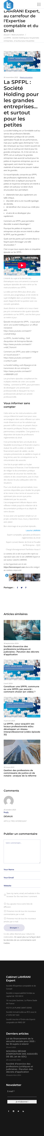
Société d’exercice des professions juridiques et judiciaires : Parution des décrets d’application (21, 650)
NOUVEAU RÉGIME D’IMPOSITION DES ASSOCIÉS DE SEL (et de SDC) (22, 1054)
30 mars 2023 (9, 767)
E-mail (11, 1091)
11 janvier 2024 (9, 721)
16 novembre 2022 (11, 77)
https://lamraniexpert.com (14, 567)
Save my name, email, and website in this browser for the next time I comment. (23, 895)
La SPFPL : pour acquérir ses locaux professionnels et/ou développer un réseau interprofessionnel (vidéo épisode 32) (22, 729)
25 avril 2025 (11, 1047)
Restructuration (17, 35)
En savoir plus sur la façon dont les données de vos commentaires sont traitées (22, 940)
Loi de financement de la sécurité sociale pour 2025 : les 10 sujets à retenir (20, 1041)
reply (6, 812)
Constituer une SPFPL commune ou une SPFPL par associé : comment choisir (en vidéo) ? (21, 689)
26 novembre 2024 (13, 1060)
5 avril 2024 (8, 683)
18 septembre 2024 (11, 643)
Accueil (7, 35)
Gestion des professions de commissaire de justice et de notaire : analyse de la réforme (20, 773)
